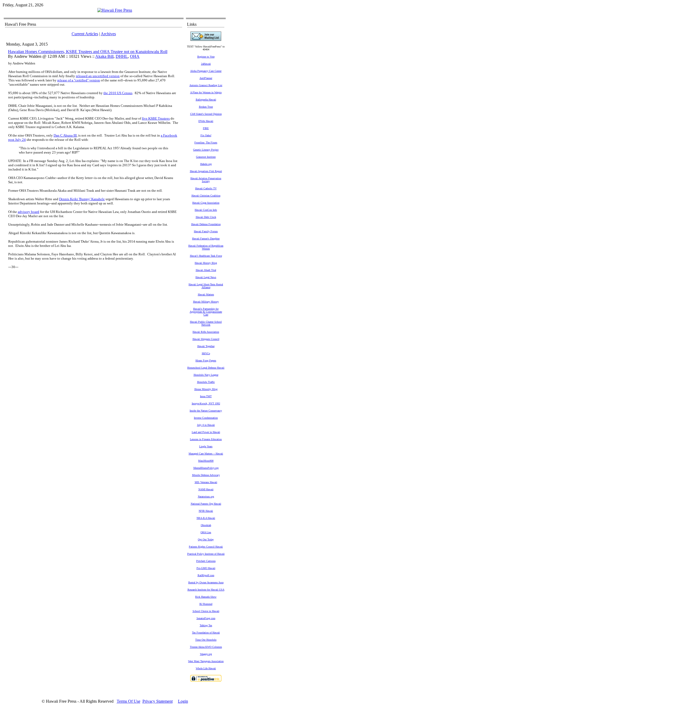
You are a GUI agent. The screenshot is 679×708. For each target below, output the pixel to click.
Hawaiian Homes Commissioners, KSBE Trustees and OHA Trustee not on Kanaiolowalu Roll (87, 51)
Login (183, 701)
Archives (108, 34)
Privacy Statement (157, 701)
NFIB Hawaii (206, 510)
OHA (135, 56)
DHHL (122, 56)
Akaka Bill (104, 56)
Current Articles (85, 34)
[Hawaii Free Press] (114, 10)
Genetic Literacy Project (206, 149)
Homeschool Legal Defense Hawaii (205, 367)
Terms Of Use (128, 701)
